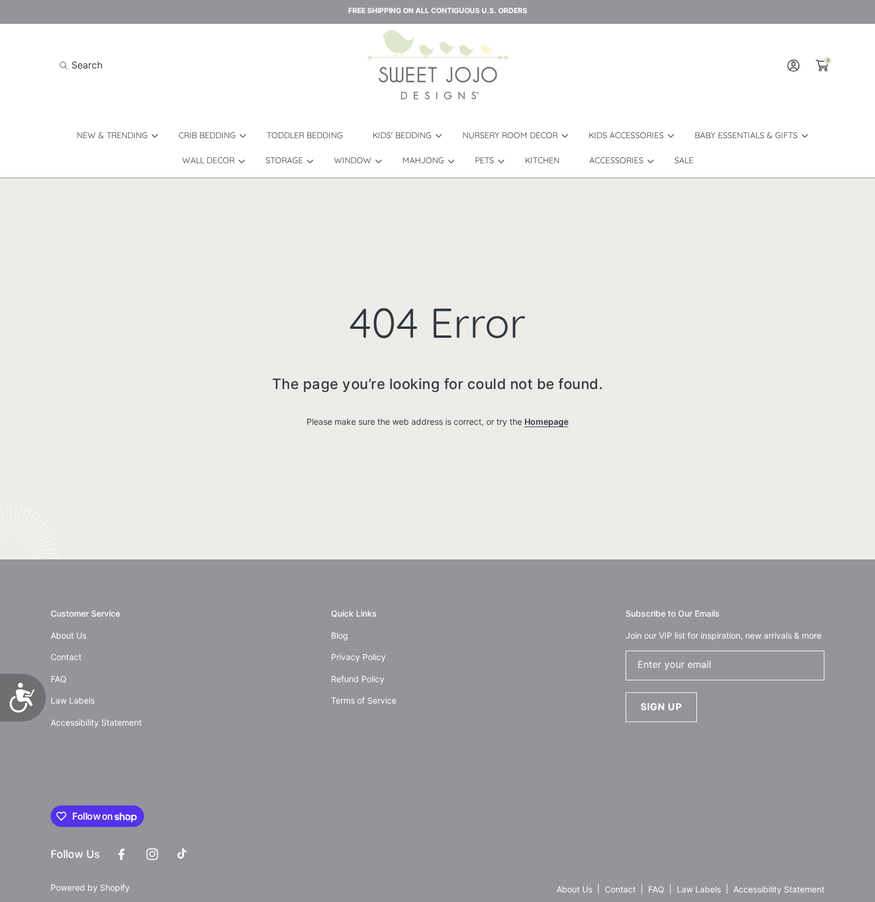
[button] (81, 65)
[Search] (67, 65)
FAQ (656, 889)
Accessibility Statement (778, 889)
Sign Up (661, 707)
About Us (574, 889)
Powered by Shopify (90, 887)
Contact (620, 889)
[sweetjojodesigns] (437, 65)
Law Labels (699, 889)
